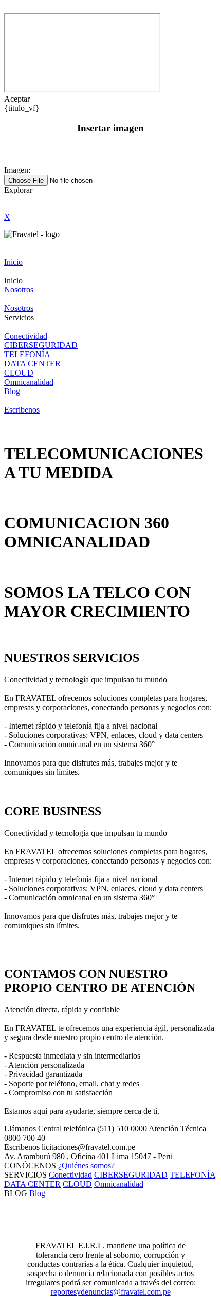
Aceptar (17, 98)
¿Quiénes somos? (86, 1165)
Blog (37, 1193)
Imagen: (17, 170)
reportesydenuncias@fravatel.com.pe (111, 1291)
